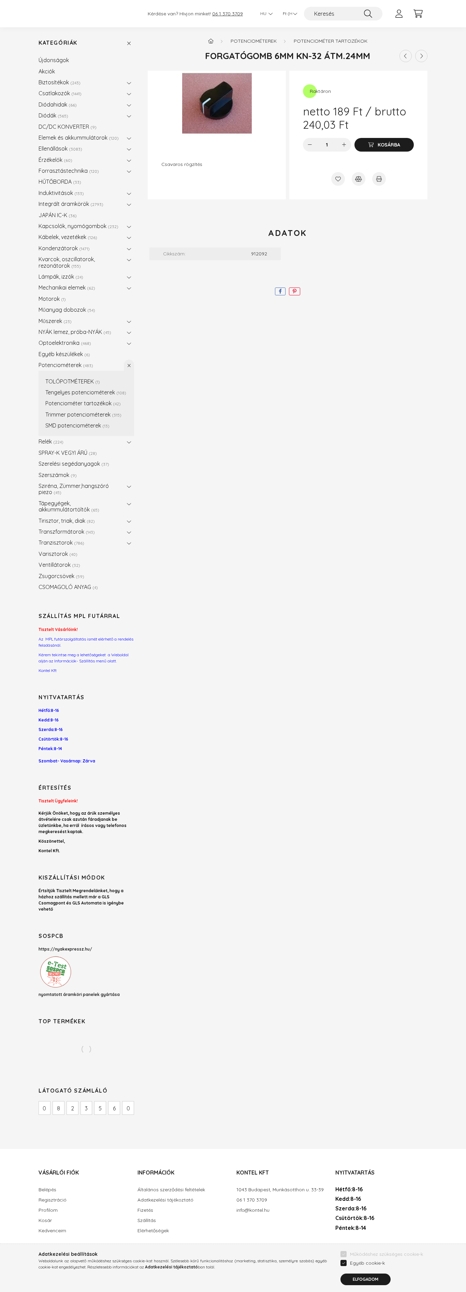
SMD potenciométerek (76, 425)
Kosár (45, 1220)
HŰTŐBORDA (59, 181)
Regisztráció (53, 1200)
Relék (50, 441)
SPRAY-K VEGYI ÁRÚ (67, 452)
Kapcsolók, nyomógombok (78, 226)
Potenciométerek (65, 365)
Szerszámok (57, 475)
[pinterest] (294, 291)
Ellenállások (60, 148)
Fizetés (145, 1210)
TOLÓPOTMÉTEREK (71, 381)
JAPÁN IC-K (57, 215)
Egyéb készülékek (63, 354)
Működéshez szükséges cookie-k (386, 1254)
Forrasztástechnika (68, 170)
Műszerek (54, 321)
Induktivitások (60, 192)
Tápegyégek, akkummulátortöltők (68, 506)
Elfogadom (365, 1279)
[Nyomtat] (379, 179)
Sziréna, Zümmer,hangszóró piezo (74, 488)
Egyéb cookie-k (367, 1263)
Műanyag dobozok (66, 309)
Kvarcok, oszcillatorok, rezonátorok (67, 262)
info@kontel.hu (253, 1210)
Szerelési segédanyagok (73, 463)
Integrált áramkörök (70, 203)
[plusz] (344, 145)
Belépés (47, 1190)
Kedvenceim (52, 1231)
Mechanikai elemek (66, 287)
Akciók (47, 71)
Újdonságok (54, 60)
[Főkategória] (211, 41)
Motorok (51, 298)
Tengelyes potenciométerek (85, 392)
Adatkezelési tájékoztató (165, 1200)
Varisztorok (57, 553)
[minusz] (310, 145)
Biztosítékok (59, 82)
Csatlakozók (59, 93)
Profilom (48, 1210)
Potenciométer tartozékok (82, 403)
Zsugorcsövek (61, 576)
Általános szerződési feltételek (171, 1190)
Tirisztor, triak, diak (66, 520)
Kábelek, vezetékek (67, 237)
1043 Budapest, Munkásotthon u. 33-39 (280, 1190)
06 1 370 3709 (227, 14)
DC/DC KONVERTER (67, 126)
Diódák (53, 115)
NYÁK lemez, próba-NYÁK (74, 331)
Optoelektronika (64, 342)
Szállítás (146, 1220)
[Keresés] (368, 13)
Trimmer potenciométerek (82, 414)
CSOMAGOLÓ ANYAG (67, 587)
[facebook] (280, 291)
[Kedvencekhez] (338, 179)
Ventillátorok (58, 564)
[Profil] (399, 13)
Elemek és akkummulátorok (78, 137)
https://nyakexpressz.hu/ (65, 949)
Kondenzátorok (63, 248)
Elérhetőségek (153, 1231)
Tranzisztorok (61, 542)
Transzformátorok (66, 531)
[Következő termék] (421, 56)
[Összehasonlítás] (358, 179)
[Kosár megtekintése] (418, 13)
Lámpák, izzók (60, 276)
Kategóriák (58, 43)
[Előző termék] (405, 56)
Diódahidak (57, 104)
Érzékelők (55, 159)
